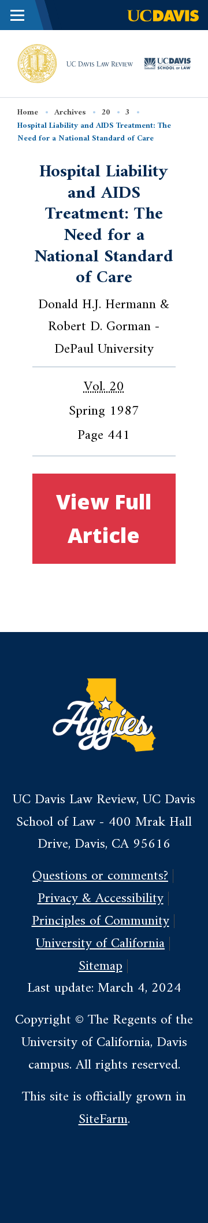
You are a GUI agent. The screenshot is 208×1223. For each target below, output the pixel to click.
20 (106, 112)
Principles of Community (100, 921)
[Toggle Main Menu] (17, 15)
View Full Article (103, 518)
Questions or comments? (100, 876)
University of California (100, 944)
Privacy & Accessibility (101, 898)
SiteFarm (103, 1119)
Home (27, 112)
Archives (70, 112)
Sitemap (100, 966)
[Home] (37, 63)
